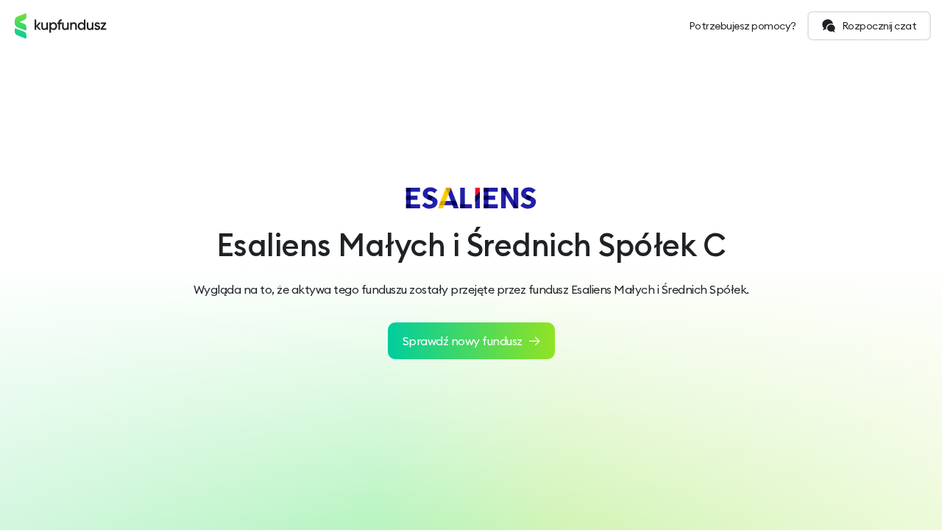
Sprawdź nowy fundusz (463, 340)
